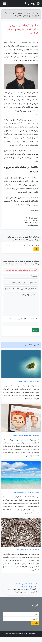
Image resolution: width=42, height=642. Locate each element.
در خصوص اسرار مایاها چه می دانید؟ (27, 549)
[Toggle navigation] (4, 3)
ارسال (35, 330)
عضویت (35, 623)
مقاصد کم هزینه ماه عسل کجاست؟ (28, 381)
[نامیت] (32, 3)
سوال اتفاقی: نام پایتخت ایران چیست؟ (24, 319)
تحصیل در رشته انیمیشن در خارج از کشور (26, 435)
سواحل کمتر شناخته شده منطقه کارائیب (26, 492)
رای (36, 249)
